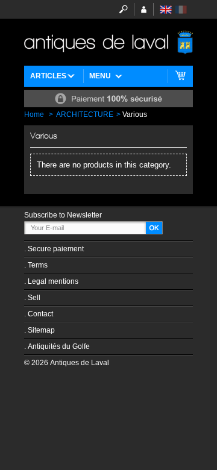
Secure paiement (56, 249)
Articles (48, 76)
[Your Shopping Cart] (180, 76)
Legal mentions (53, 281)
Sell (34, 297)
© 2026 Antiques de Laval (66, 363)
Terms (38, 265)
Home (34, 114)
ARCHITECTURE (84, 114)
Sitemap (41, 330)
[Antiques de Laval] (108, 42)
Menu (100, 76)
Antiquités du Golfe (59, 346)
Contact (40, 314)
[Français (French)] (181, 9)
